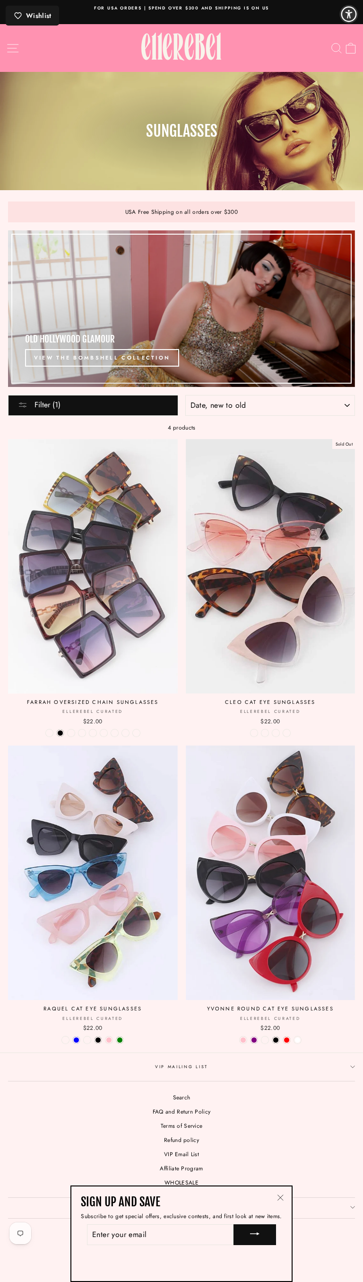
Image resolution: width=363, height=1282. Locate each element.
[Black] (60, 733)
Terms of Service (182, 1126)
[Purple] (254, 1040)
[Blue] (76, 1040)
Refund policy (181, 1140)
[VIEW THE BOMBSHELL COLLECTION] (181, 308)
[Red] (286, 1040)
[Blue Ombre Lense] (136, 733)
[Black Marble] (254, 733)
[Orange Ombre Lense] (71, 733)
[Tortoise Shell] (264, 733)
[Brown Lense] (103, 733)
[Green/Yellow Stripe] (114, 733)
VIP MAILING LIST (181, 1066)
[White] (297, 1040)
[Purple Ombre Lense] (49, 733)
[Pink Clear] (286, 733)
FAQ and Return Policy (181, 1111)
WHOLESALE (181, 1182)
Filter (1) (46, 404)
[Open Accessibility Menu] (348, 14)
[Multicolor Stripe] (125, 733)
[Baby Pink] (243, 1040)
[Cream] (65, 1040)
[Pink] (108, 1040)
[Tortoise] (82, 733)
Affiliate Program (181, 1168)
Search (181, 1097)
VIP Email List (181, 1154)
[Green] (119, 1040)
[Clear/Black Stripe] (92, 733)
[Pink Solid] (275, 733)
